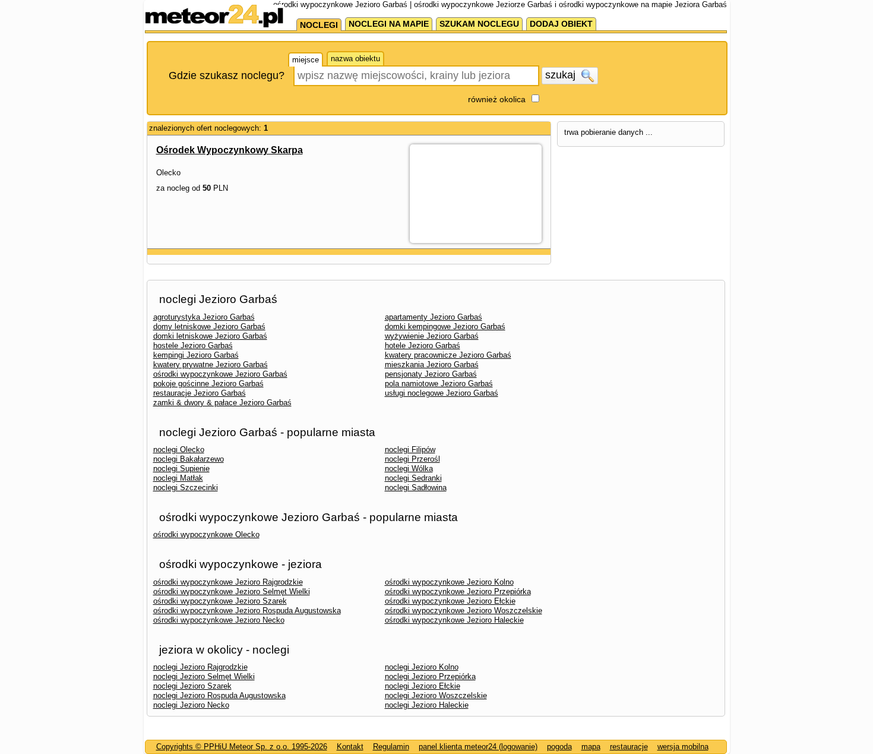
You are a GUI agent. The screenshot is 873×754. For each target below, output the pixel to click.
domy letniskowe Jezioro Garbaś (209, 326)
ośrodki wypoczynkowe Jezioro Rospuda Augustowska (247, 610)
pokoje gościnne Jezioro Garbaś (208, 383)
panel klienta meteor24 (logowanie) (478, 746)
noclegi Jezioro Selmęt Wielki (204, 676)
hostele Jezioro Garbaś (193, 345)
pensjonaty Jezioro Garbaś (431, 374)
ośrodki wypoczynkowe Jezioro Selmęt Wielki (231, 591)
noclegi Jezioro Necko (191, 705)
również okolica (497, 99)
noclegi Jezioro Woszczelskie (436, 695)
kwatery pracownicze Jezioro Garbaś (448, 355)
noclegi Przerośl (412, 459)
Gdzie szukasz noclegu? (226, 75)
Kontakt (350, 746)
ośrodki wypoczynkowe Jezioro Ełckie (450, 601)
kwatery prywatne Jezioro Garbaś (210, 364)
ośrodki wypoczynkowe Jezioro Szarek (220, 601)
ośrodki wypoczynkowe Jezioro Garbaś (220, 374)
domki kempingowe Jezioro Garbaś (445, 326)
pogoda (559, 746)
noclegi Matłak (178, 478)
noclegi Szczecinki (185, 487)
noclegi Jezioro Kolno (421, 666)
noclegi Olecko (178, 449)
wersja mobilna (682, 746)
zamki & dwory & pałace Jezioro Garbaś (222, 402)
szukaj (561, 75)
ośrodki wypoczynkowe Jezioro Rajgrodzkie (228, 582)
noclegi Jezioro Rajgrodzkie (200, 666)
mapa (590, 746)
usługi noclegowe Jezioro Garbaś (441, 393)
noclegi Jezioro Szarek (192, 686)
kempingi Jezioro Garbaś (196, 355)
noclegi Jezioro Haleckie (427, 705)
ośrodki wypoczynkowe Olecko (206, 534)
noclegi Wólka (409, 468)
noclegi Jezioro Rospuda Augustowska (219, 695)
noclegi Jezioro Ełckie (422, 686)
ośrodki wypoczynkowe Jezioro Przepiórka (458, 591)
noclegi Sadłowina (416, 487)
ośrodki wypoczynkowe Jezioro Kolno (449, 582)
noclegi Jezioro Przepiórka (430, 676)
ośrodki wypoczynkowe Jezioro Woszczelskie (463, 610)
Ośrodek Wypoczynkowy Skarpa (229, 150)
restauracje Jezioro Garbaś (199, 393)
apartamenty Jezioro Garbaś (433, 317)
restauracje (629, 746)
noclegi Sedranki (413, 478)
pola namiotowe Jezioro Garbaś (439, 383)
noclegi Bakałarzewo (188, 459)
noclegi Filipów (410, 449)
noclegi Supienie (181, 468)
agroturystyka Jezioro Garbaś (204, 317)
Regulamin (391, 746)
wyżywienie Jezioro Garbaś (432, 336)
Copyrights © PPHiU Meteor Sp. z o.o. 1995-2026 (241, 746)
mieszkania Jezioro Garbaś (432, 364)
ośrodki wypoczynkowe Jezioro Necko (218, 620)
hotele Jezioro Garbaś (422, 345)
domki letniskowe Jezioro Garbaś (210, 336)
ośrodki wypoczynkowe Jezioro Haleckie (454, 620)
